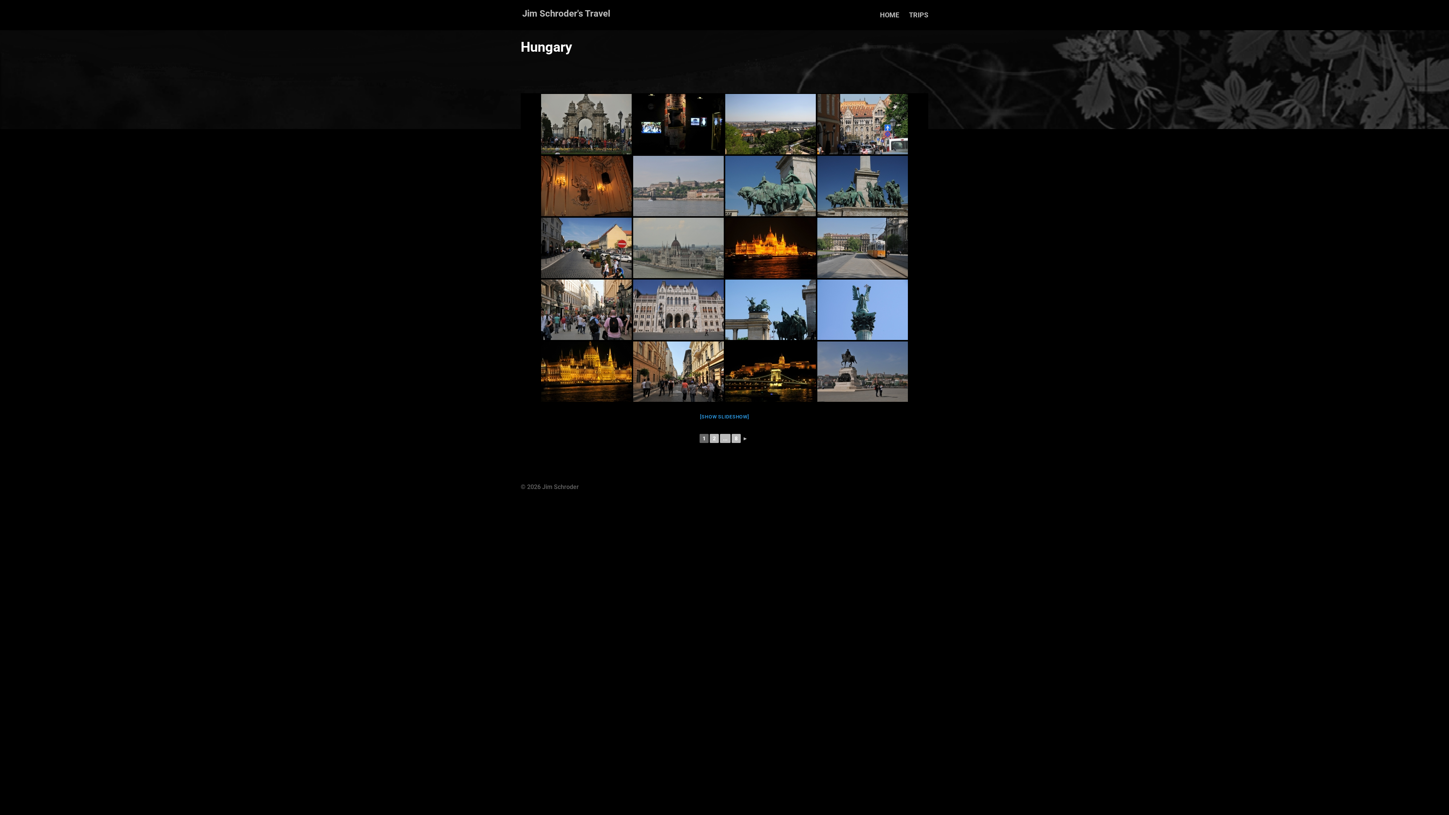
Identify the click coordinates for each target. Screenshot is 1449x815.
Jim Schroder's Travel (566, 13)
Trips (918, 15)
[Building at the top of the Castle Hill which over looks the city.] (862, 124)
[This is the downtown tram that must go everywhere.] (862, 248)
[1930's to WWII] (678, 124)
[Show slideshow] (724, 417)
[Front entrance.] (678, 310)
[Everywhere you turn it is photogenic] (862, 371)
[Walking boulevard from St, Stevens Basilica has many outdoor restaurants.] (678, 371)
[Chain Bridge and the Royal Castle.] (678, 186)
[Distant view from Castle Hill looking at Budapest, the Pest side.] (770, 124)
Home (889, 15)
